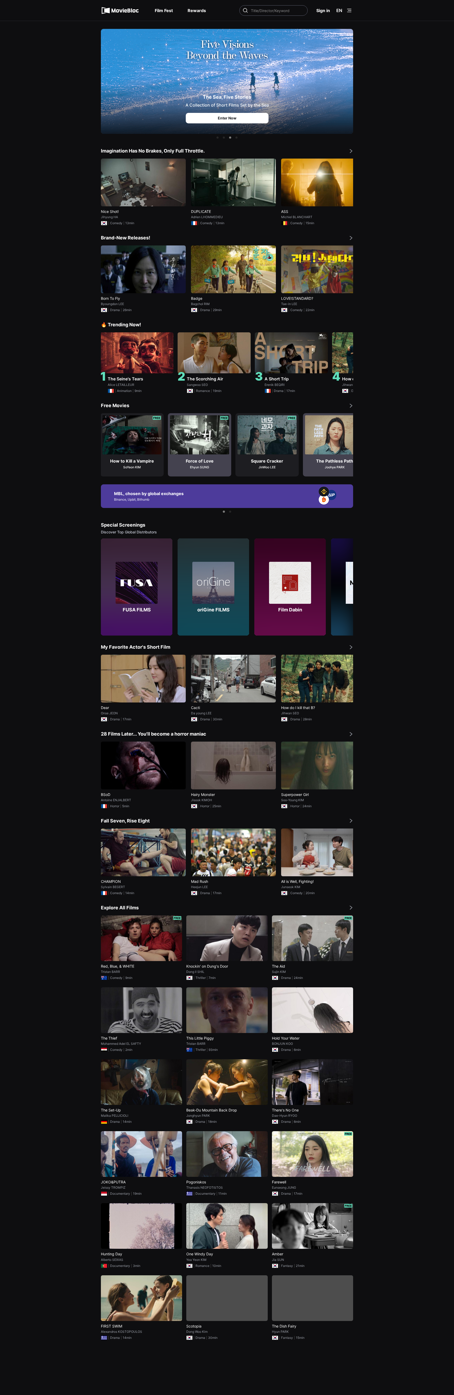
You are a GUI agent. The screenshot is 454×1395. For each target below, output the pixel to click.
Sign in (323, 10)
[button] (217, 138)
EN (339, 10)
